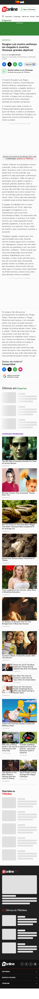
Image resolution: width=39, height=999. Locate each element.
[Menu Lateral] (3, 16)
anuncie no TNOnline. (25, 158)
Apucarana (8, 16)
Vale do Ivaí (25, 16)
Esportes (6, 20)
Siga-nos (29, 64)
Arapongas (16, 16)
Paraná (32, 16)
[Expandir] (36, 983)
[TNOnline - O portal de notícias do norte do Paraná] (10, 9)
